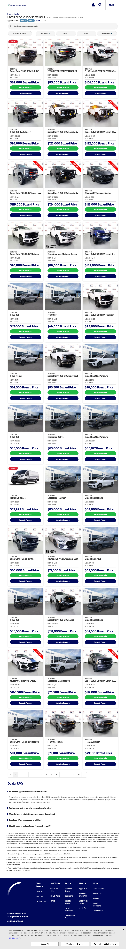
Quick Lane (69, 896)
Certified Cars (41, 901)
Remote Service (68, 902)
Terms (52, 901)
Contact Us (97, 893)
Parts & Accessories (69, 909)
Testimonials (98, 911)
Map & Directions (97, 904)
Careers (96, 898)
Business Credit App (83, 894)
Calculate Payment (25, 93)
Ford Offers (83, 908)
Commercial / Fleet (70, 917)
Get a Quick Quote (83, 902)
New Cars (39, 896)
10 (62, 775)
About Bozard (98, 888)
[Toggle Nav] (122, 5)
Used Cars (39, 891)
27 (78, 775)
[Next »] (84, 774)
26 (73, 775)
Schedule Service (68, 889)
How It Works (55, 896)
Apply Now (83, 888)
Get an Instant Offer (55, 889)
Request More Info (25, 87)
